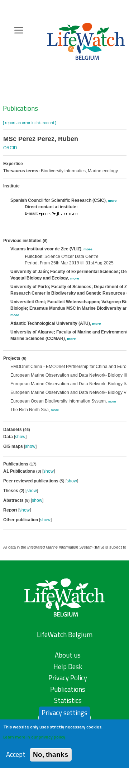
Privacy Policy (67, 678)
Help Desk (67, 667)
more (112, 201)
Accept (15, 754)
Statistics (68, 700)
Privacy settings (64, 713)
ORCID (10, 147)
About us (68, 655)
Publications (20, 108)
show (20, 436)
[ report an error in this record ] (29, 123)
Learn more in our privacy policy (34, 736)
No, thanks (50, 754)
